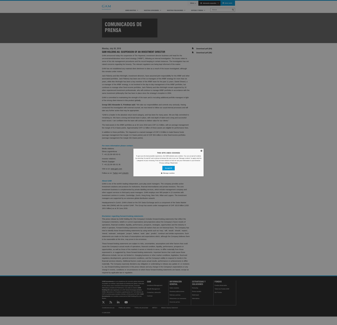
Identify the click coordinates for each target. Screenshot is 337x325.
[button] (168, 173)
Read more (174, 163)
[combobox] (201, 151)
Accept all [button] (168, 168)
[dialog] (168, 162)
